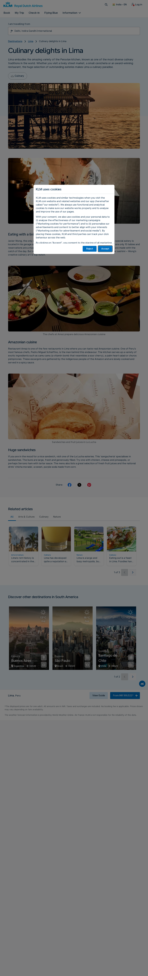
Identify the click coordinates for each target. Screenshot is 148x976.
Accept (105, 248)
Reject (89, 248)
